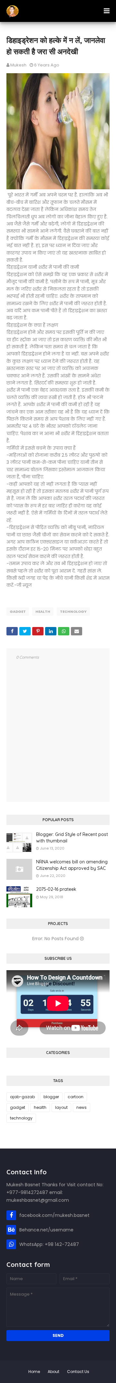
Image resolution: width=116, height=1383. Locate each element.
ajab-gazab (22, 1096)
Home (34, 1371)
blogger (51, 1096)
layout (61, 1107)
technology (73, 611)
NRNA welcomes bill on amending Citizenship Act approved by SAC (72, 865)
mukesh (18, 65)
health (42, 611)
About (53, 1371)
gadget (18, 611)
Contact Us (78, 1371)
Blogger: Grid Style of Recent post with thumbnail (72, 837)
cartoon (75, 1096)
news (81, 1107)
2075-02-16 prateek (56, 889)
